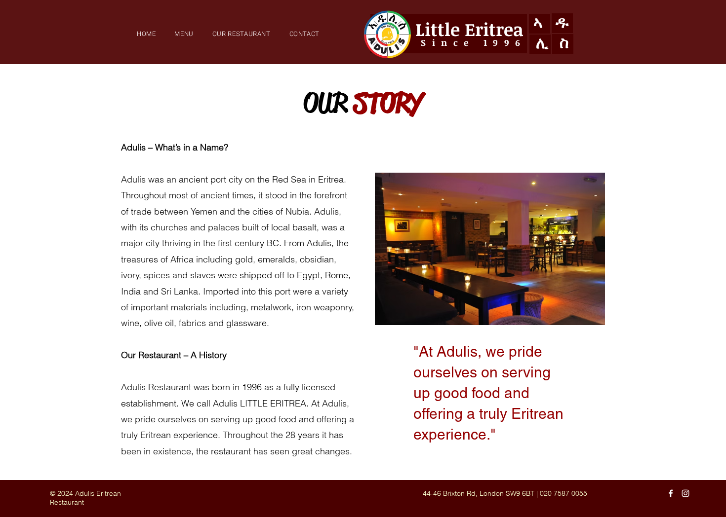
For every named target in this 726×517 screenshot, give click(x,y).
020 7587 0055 (563, 493)
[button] (241, 33)
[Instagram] (685, 493)
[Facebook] (671, 493)
